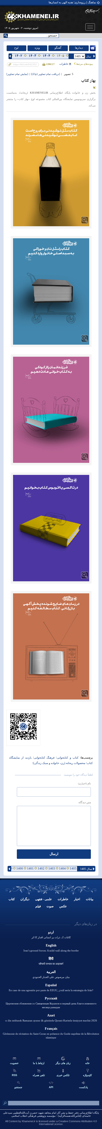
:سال (88, 56)
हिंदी (51, 958)
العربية (51, 972)
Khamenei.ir (28, 1121)
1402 (41, 868)
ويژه (37, 47)
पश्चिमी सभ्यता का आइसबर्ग (51, 963)
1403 (51, 868)
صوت (50, 906)
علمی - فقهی (43, 899)
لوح (16, 47)
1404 (62, 868)
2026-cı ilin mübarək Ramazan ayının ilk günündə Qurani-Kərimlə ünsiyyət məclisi (51, 1020)
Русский (51, 998)
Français (51, 1028)
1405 (73, 868)
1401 (30, 868)
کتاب (12, 899)
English (51, 945)
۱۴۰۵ (60, 55)
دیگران (24, 899)
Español (51, 985)
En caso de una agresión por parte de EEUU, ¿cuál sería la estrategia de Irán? (51, 990)
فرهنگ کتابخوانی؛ (43, 757)
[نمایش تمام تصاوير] (17, 74)
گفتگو (58, 47)
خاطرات (63, 63)
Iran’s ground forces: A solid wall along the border (51, 950)
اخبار (77, 899)
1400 (19, 868)
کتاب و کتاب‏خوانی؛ (67, 757)
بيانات (89, 899)
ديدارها (79, 47)
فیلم (38, 906)
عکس (63, 906)
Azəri (51, 1015)
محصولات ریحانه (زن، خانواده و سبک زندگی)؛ (58, 763)
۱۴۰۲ (18, 55)
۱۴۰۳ (32, 55)
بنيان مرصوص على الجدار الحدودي (51, 977)
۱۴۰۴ (46, 55)
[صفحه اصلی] (31, 17)
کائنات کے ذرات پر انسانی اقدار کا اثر (51, 937)
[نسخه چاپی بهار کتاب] (44, 64)
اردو (51, 932)
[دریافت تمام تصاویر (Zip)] (45, 74)
